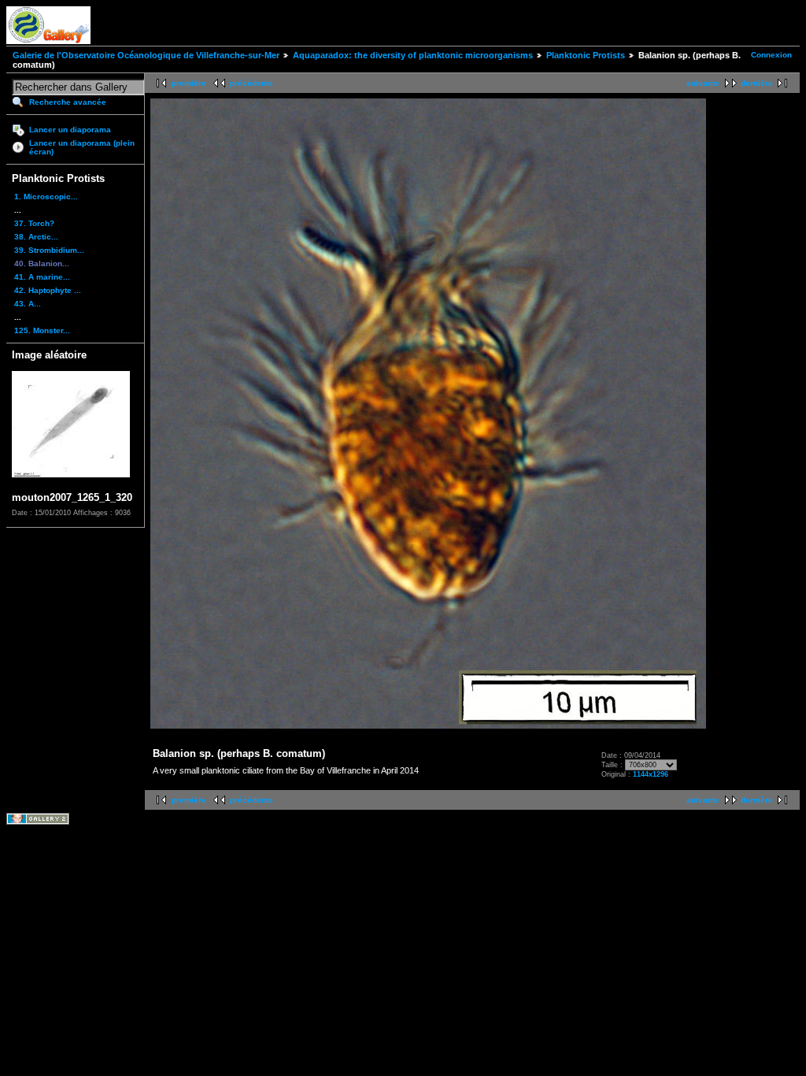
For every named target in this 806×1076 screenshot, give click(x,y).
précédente (251, 83)
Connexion (771, 54)
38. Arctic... (36, 236)
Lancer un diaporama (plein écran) (82, 147)
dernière (757, 83)
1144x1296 (650, 774)
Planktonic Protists (585, 55)
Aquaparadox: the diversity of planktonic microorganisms (413, 55)
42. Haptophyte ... (47, 290)
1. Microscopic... (46, 196)
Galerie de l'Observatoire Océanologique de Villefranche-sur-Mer (146, 55)
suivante (702, 83)
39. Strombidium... (49, 250)
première (189, 83)
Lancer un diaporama (70, 129)
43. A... (27, 303)
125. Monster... (42, 330)
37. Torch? (34, 223)
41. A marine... (42, 277)
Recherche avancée (67, 102)
